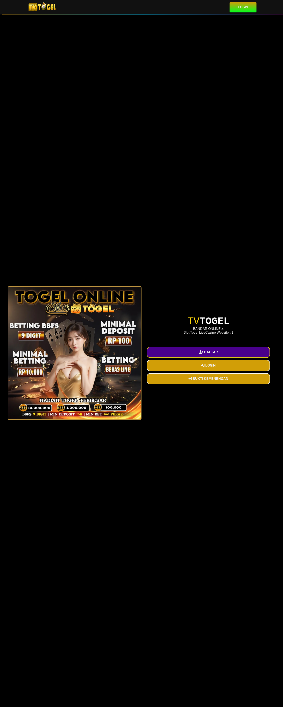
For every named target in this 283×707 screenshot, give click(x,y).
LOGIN (243, 7)
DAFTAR (210, 352)
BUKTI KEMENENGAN (210, 378)
